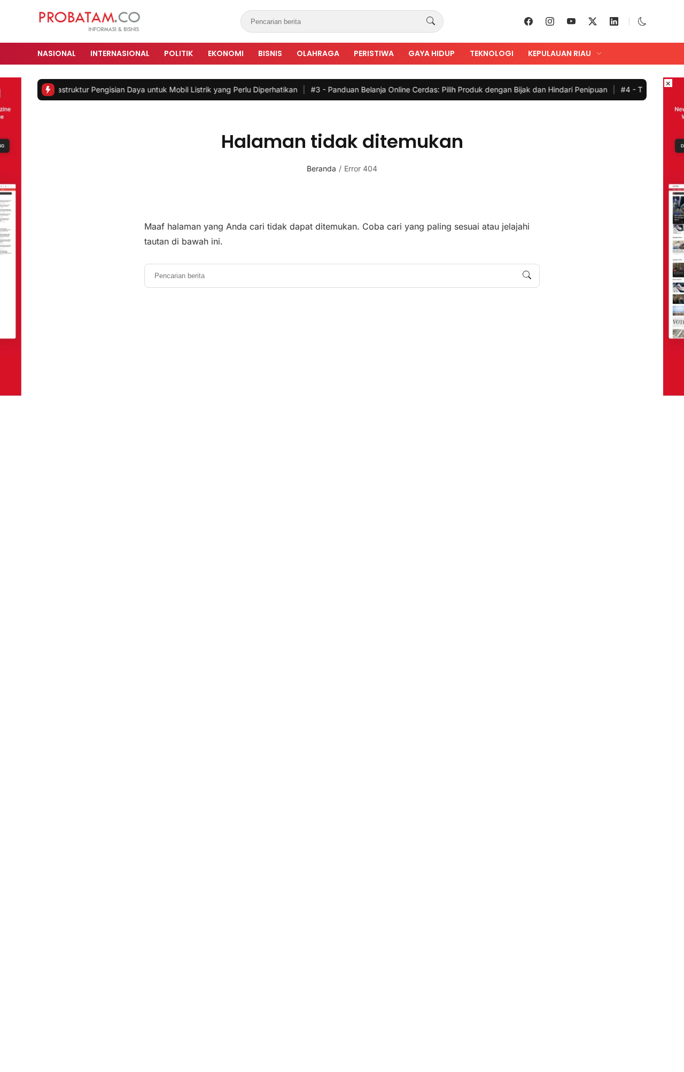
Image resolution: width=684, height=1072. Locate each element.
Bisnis (270, 53)
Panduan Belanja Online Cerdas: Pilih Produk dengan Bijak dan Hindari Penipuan (445, 89)
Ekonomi (226, 53)
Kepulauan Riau (559, 53)
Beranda (321, 168)
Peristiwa (374, 53)
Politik (178, 53)
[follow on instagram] (549, 21)
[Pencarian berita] (430, 21)
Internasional (120, 53)
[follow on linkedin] (614, 21)
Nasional (56, 53)
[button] (642, 21)
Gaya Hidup (431, 53)
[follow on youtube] (571, 21)
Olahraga (318, 53)
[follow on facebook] (528, 21)
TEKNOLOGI (492, 53)
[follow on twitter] (592, 21)
